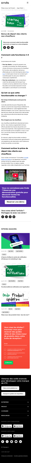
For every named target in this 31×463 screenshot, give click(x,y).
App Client (20, 8)
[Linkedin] (20, 442)
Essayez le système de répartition (13, 393)
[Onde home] (5, 3)
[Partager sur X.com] (6, 217)
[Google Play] (6, 426)
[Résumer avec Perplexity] (4, 48)
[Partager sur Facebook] (10, 217)
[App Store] (18, 426)
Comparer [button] (4, 411)
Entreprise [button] (5, 402)
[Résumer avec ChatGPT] (8, 48)
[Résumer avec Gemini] (12, 48)
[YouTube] (16, 442)
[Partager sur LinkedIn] (13, 217)
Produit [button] (4, 406)
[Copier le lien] (2, 216)
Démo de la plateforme (10, 388)
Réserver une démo (15, 202)
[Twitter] (7, 442)
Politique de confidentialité (13, 350)
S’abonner (8, 362)
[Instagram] (11, 442)
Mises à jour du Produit (8, 8)
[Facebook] (2, 442)
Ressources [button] (5, 415)
